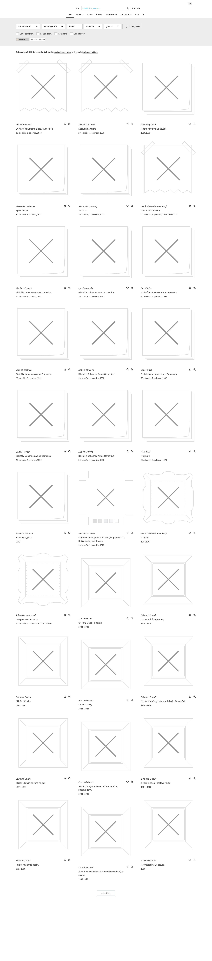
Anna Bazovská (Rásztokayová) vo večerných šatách (100, 873)
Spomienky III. (23, 210)
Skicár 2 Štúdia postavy (152, 619)
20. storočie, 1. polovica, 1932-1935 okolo (159, 215)
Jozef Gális (146, 370)
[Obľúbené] (143, 14)
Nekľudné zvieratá (87, 129)
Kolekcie (80, 14)
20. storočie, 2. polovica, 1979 (154, 460)
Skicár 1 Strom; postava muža (155, 783)
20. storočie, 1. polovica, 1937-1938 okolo (34, 623)
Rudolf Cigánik (85, 452)
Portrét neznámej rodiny (27, 865)
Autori (90, 14)
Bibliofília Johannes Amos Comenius (33, 292)
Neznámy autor (148, 124)
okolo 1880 (20, 869)
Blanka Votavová (24, 124)
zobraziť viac (106, 893)
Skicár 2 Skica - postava (90, 623)
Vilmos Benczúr (148, 860)
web (77, 8)
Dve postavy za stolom (27, 619)
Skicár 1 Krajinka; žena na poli (30, 783)
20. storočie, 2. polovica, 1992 (29, 296)
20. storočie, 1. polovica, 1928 (91, 545)
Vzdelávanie (111, 14)
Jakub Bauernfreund (26, 615)
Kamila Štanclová (24, 533)
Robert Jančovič (86, 370)
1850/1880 (145, 133)
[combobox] (105, 8)
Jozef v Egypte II (24, 537)
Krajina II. (145, 456)
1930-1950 (83, 879)
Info (137, 14)
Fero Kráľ (145, 452)
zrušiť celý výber (39, 39)
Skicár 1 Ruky (85, 704)
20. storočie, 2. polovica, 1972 (91, 215)
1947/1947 (145, 542)
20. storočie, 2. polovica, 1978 (29, 133)
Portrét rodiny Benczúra (152, 865)
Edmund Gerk (85, 618)
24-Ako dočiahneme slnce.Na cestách (34, 129)
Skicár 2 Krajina (23, 701)
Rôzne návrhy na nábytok (153, 129)
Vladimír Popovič (24, 288)
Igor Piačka (146, 288)
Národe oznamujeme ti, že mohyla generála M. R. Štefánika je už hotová (101, 539)
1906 (143, 869)
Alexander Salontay (25, 206)
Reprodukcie (126, 14)
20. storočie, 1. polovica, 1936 (91, 133)
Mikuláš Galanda (86, 124)
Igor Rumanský (85, 288)
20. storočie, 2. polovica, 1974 (29, 215)
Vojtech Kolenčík (24, 370)
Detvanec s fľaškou (150, 210)
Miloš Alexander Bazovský (154, 206)
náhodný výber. (90, 52)
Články (99, 14)
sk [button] (190, 4)
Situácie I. (83, 210)
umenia (136, 8)
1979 (18, 542)
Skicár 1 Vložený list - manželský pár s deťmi (163, 701)
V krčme (145, 537)
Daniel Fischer (23, 452)
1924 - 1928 (146, 623)
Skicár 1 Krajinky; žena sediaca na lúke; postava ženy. (97, 788)
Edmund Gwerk (148, 615)
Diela (70, 14)
